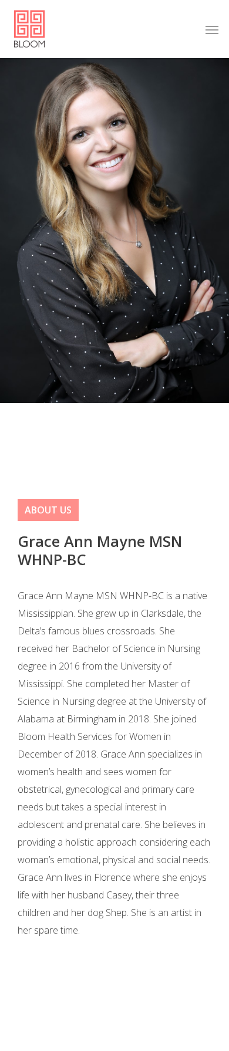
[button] (212, 29)
